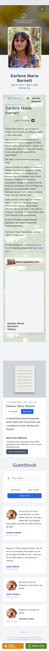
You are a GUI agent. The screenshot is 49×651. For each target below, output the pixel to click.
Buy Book (27, 411)
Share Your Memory (17, 451)
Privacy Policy (17, 639)
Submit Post (24, 495)
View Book (12, 411)
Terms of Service (32, 639)
